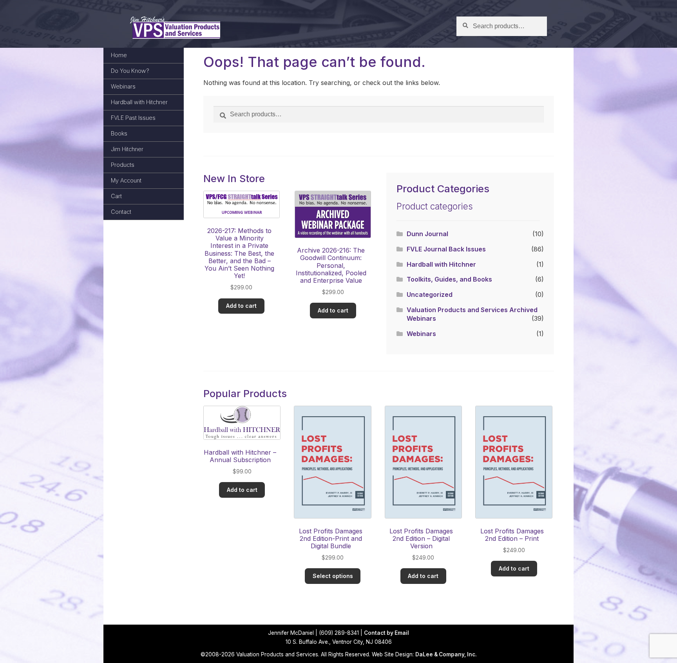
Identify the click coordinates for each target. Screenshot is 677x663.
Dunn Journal (427, 234)
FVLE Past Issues (133, 117)
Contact (121, 211)
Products (122, 164)
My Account (126, 180)
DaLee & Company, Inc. (446, 654)
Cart (116, 196)
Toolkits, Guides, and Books (449, 279)
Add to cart (241, 305)
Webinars (123, 86)
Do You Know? (130, 70)
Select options (333, 576)
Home (119, 55)
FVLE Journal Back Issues (446, 249)
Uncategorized (430, 294)
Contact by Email (386, 633)
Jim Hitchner (127, 149)
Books (119, 133)
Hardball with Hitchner (139, 102)
